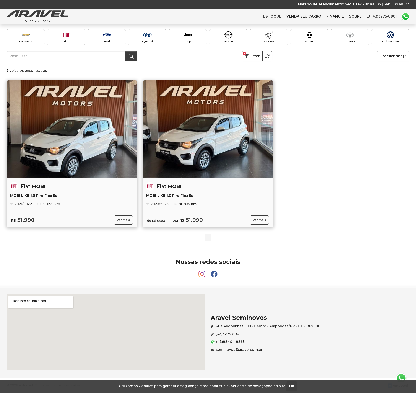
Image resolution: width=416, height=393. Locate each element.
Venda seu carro (303, 16)
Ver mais (123, 220)
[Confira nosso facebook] (214, 272)
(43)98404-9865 (230, 342)
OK (291, 386)
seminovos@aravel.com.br (238, 349)
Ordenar (391, 56)
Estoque (272, 16)
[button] (267, 56)
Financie (335, 16)
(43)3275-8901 (227, 334)
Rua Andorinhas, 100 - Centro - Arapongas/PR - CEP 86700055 (269, 326)
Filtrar (252, 55)
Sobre (355, 16)
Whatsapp (405, 16)
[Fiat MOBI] (72, 129)
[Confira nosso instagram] (202, 272)
